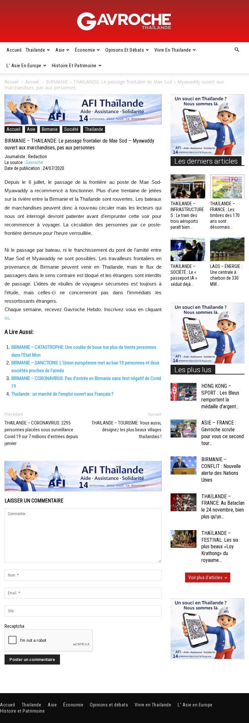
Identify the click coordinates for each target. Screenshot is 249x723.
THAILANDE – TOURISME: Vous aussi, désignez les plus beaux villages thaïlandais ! (126, 429)
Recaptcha (14, 626)
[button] (236, 50)
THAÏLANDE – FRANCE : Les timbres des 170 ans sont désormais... (225, 215)
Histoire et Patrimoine (74, 66)
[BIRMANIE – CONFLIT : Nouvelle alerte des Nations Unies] (183, 465)
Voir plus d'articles (205, 577)
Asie (60, 50)
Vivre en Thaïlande (172, 50)
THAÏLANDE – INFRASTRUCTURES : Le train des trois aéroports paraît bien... (187, 215)
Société (71, 129)
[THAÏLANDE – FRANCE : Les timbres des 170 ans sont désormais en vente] (227, 186)
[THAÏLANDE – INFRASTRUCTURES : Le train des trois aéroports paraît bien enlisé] (188, 186)
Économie (85, 50)
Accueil (14, 50)
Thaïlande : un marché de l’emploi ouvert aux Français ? (62, 394)
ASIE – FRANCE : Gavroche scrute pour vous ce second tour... (222, 433)
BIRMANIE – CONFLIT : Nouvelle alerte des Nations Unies (221, 469)
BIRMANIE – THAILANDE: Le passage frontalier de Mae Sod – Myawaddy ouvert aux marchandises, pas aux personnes (79, 144)
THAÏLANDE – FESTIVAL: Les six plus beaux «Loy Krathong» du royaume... (219, 546)
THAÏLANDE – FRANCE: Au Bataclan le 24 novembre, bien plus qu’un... (222, 506)
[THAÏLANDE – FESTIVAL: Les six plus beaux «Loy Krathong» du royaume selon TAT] (183, 539)
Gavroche (34, 162)
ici (7, 318)
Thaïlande (35, 50)
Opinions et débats (124, 50)
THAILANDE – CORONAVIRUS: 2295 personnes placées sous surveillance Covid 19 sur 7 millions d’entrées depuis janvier (41, 433)
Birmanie (50, 129)
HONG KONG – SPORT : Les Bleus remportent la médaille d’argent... (220, 396)
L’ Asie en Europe (24, 66)
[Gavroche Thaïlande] (124, 21)
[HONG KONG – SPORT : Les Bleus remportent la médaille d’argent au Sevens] (183, 392)
